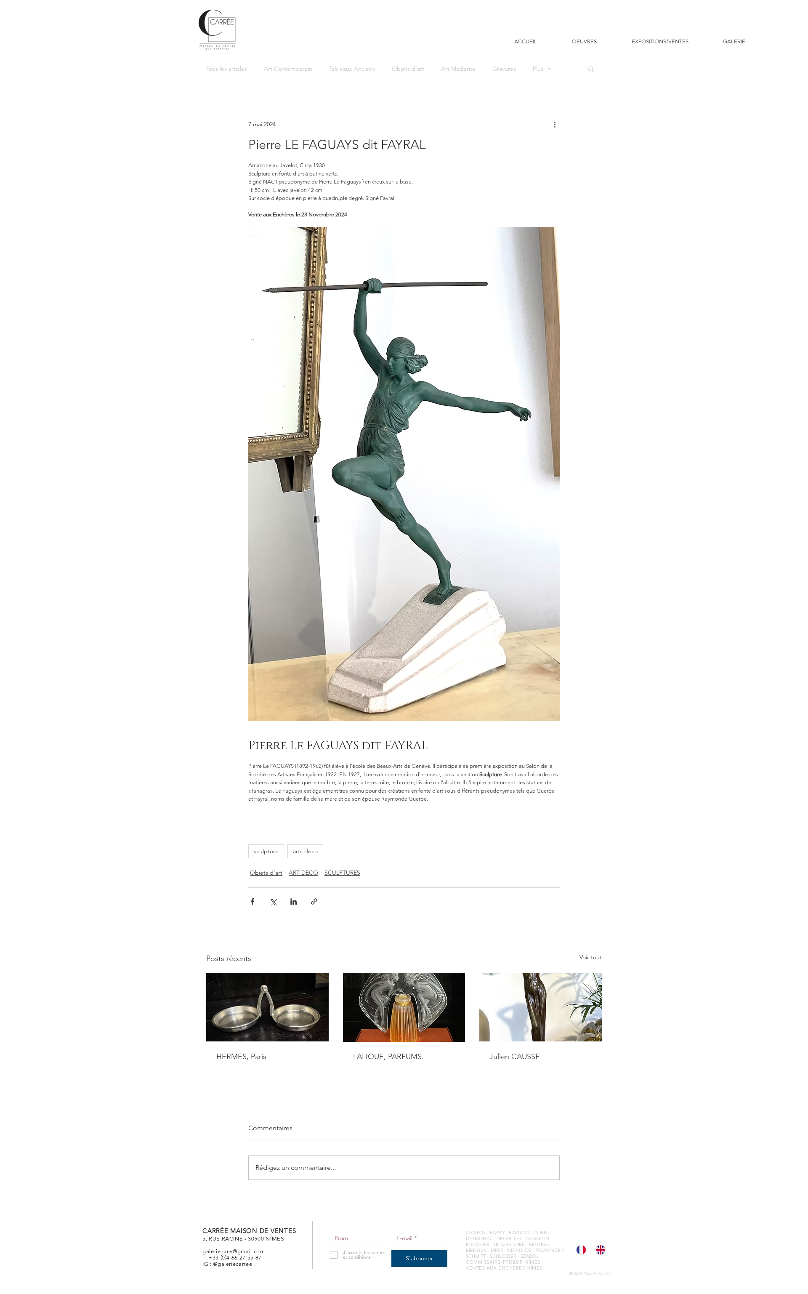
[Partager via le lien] (314, 901)
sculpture (266, 851)
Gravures (504, 68)
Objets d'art (408, 68)
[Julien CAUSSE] (540, 1007)
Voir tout (590, 957)
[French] (579, 1250)
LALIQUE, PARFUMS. (388, 1056)
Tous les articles (226, 68)
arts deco (305, 851)
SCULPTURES (342, 872)
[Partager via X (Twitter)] (273, 901)
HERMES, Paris (241, 1056)
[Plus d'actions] (555, 124)
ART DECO (303, 872)
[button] (591, 68)
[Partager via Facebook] (252, 901)
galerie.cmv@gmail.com (233, 1251)
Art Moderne (458, 68)
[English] (599, 1250)
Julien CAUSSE (514, 1056)
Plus (538, 68)
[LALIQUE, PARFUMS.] (404, 1007)
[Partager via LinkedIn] (294, 901)
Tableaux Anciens (352, 68)
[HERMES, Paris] (267, 1007)
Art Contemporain (288, 68)
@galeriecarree (232, 1264)
